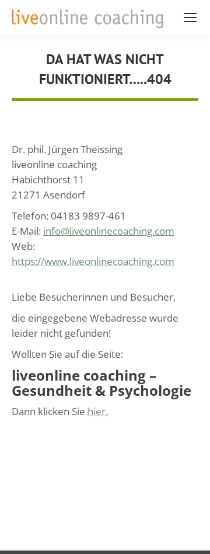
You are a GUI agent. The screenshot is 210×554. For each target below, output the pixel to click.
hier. (98, 411)
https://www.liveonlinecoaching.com (93, 261)
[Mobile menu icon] (190, 17)
